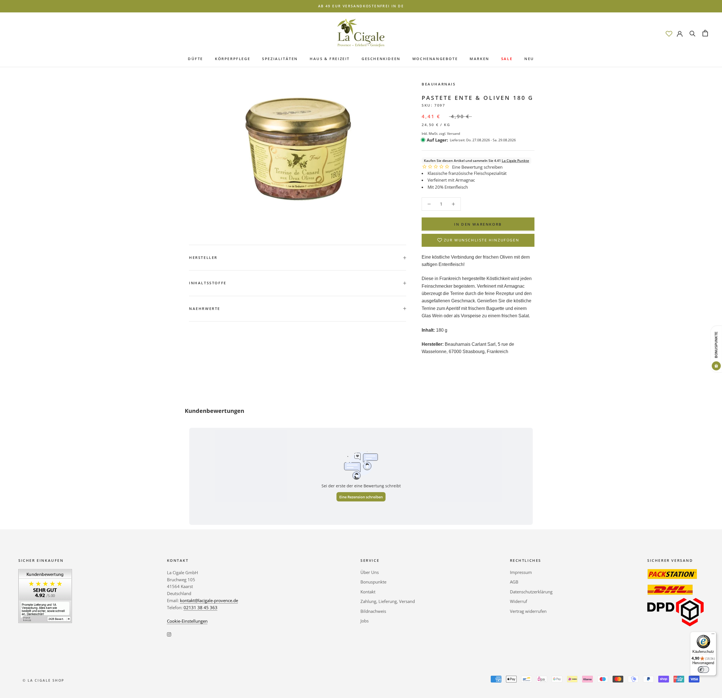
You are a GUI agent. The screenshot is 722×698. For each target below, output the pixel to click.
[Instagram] (169, 633)
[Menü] (713, 635)
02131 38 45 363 (200, 607)
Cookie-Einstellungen (187, 621)
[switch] (703, 669)
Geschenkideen (381, 58)
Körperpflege (232, 58)
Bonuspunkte (373, 582)
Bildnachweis (373, 611)
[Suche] (692, 33)
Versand (453, 133)
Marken (479, 58)
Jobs (364, 621)
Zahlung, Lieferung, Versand (387, 601)
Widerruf (518, 601)
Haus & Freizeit (330, 58)
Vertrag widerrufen (528, 611)
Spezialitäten (280, 58)
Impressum (521, 572)
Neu (529, 58)
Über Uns (369, 572)
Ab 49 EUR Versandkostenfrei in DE (361, 6)
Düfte (195, 58)
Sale (506, 58)
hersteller (203, 257)
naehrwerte (204, 308)
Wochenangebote (435, 58)
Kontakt (367, 591)
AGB (514, 582)
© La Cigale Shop (43, 680)
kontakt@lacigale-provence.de (209, 600)
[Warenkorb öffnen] (705, 33)
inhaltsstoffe (207, 282)
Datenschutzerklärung (531, 591)
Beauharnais (439, 84)
